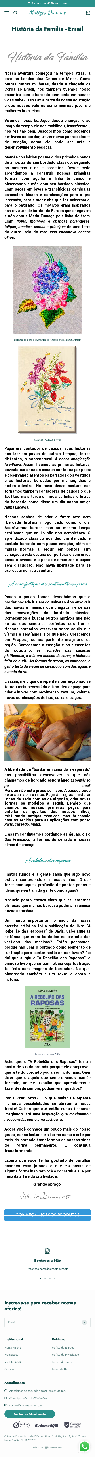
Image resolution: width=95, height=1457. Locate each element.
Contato (9, 1369)
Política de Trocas (62, 1362)
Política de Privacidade (65, 1355)
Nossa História (12, 1347)
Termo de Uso (60, 1369)
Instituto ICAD (12, 1362)
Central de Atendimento (30, 1414)
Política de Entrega (63, 1347)
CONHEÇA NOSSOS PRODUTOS (47, 1215)
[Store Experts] (47, 1447)
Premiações (11, 1355)
